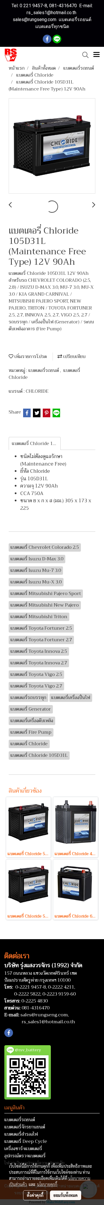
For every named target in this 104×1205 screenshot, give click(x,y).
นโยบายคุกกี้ (47, 1184)
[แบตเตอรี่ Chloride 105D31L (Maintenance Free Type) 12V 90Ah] (52, 146)
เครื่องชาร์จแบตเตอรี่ (23, 1149)
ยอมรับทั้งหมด (65, 1195)
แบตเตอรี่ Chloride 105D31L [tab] (36, 444)
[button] (83, 55)
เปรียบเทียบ (74, 357)
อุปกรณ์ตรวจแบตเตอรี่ (25, 1156)
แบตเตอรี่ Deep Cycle (25, 1141)
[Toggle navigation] (96, 55)
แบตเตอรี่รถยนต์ (44, 370)
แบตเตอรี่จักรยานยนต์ (24, 1127)
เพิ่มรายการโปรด (30, 357)
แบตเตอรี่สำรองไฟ (21, 1134)
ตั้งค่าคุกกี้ (35, 1195)
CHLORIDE (37, 391)
